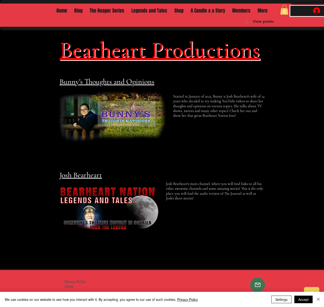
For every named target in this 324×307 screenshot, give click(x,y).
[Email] (257, 285)
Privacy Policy (187, 299)
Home (69, 286)
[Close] (318, 299)
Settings (281, 299)
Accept (303, 299)
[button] (284, 10)
